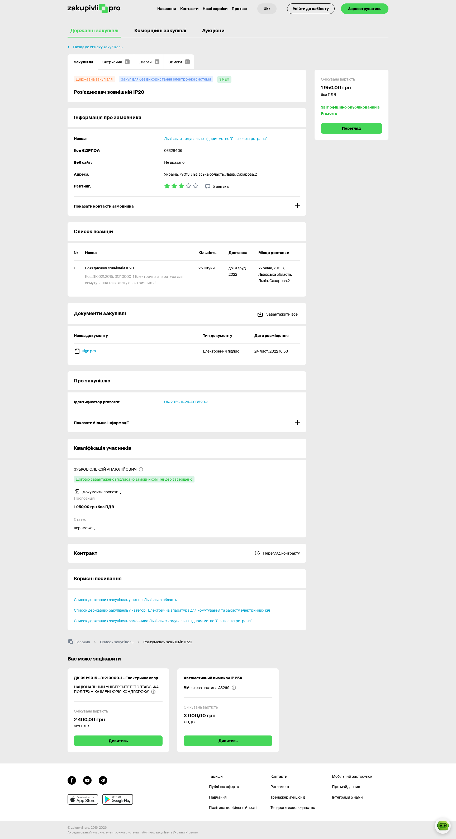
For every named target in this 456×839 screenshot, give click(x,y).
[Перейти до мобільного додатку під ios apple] (83, 799)
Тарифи (216, 776)
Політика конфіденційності (232, 807)
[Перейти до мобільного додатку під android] (117, 799)
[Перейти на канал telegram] (103, 779)
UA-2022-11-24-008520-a (186, 402)
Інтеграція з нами (347, 797)
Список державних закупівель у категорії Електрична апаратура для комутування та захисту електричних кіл (172, 610)
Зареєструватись (364, 8)
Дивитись (118, 740)
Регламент (279, 786)
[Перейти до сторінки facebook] (72, 779)
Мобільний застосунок (352, 776)
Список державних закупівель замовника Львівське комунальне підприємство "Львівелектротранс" (163, 620)
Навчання (166, 8)
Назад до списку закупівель (97, 47)
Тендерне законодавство (292, 807)
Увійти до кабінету (311, 8)
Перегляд (351, 128)
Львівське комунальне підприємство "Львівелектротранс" (215, 138)
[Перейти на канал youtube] (87, 779)
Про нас (239, 8)
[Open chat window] (443, 826)
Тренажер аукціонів (287, 797)
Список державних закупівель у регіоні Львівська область (125, 599)
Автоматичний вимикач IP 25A (213, 678)
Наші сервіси (215, 8)
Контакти (189, 8)
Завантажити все (281, 314)
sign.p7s (89, 351)
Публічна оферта (224, 786)
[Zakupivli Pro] (94, 8)
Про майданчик (346, 786)
